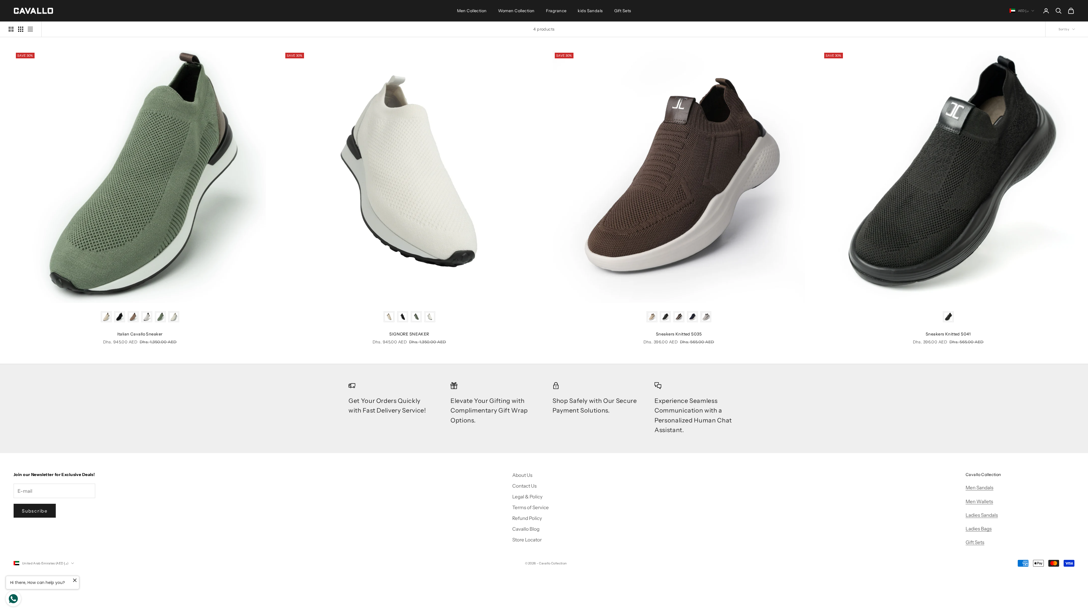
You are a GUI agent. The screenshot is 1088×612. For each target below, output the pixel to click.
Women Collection (516, 10)
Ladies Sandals (982, 515)
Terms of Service (530, 507)
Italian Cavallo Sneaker (140, 334)
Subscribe (35, 511)
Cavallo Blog (525, 529)
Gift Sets (622, 10)
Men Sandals (979, 487)
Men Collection (472, 10)
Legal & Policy (527, 497)
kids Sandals (590, 10)
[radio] (106, 316)
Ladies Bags (979, 529)
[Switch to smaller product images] (20, 29)
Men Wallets (979, 501)
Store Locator (527, 540)
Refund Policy (527, 518)
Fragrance (556, 10)
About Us (522, 475)
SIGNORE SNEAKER (409, 334)
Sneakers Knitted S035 (679, 334)
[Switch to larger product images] (11, 29)
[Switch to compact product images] (30, 29)
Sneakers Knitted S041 (948, 334)
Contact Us (524, 486)
